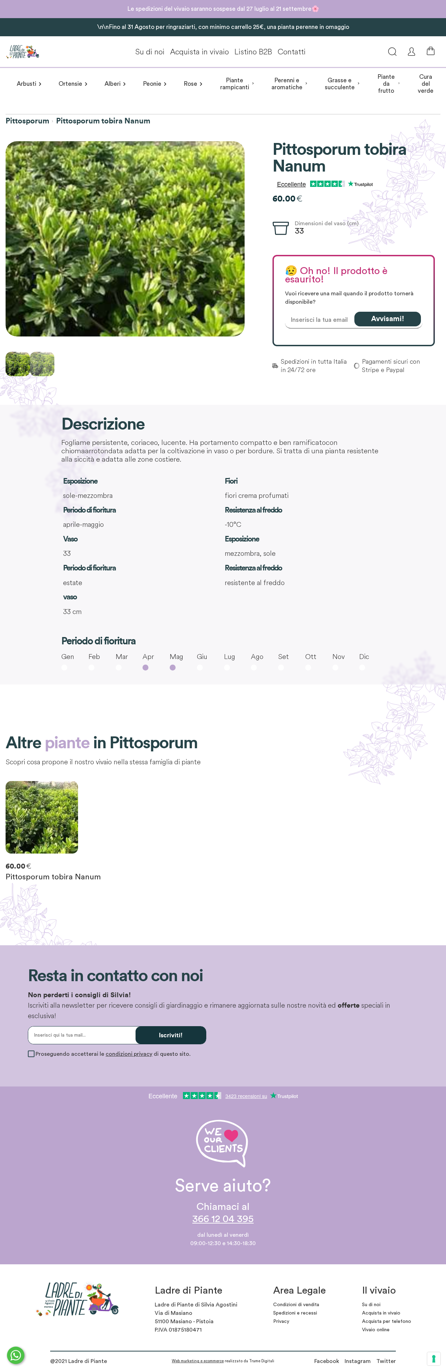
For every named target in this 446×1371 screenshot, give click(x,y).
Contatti (292, 51)
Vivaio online (376, 1329)
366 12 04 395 (223, 1219)
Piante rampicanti (234, 83)
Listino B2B (253, 51)
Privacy (281, 1321)
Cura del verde (425, 84)
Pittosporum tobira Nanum (103, 121)
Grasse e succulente (340, 83)
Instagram (358, 1361)
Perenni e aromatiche (286, 83)
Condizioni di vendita (296, 1304)
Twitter (386, 1361)
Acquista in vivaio (199, 51)
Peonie (152, 84)
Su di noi (149, 51)
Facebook (326, 1361)
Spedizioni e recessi (295, 1313)
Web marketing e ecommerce (198, 1361)
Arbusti (26, 84)
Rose (190, 84)
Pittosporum (27, 121)
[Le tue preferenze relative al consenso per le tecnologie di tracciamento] (433, 1358)
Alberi (113, 84)
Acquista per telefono (386, 1321)
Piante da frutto (386, 84)
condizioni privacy (129, 1054)
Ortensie (70, 84)
